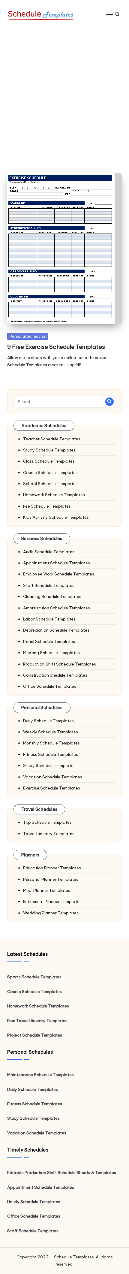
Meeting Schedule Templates (51, 652)
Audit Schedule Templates (48, 551)
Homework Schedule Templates (54, 494)
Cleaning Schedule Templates (52, 596)
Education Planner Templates (52, 868)
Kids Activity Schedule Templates (56, 517)
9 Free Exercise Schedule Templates (56, 346)
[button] (109, 401)
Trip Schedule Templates (47, 822)
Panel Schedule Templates (49, 641)
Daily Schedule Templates (48, 720)
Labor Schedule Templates (49, 619)
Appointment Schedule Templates (56, 563)
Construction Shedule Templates (55, 675)
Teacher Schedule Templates (51, 439)
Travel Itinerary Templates (48, 833)
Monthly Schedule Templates (51, 743)
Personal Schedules (28, 336)
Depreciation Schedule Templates (56, 630)
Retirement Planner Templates (52, 901)
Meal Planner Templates (46, 890)
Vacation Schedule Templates (52, 777)
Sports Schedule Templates (34, 977)
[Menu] (109, 14)
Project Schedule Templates (34, 1035)
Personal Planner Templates (50, 879)
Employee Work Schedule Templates (58, 574)
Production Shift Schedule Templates (59, 664)
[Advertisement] (64, 96)
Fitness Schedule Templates (50, 754)
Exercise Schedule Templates (51, 788)
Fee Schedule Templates (47, 506)
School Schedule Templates (50, 483)
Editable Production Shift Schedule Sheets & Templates (61, 1172)
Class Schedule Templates (49, 461)
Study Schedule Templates (49, 450)
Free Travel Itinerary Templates (37, 1020)
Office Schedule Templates (49, 686)
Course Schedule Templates (50, 472)
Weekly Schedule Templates (50, 732)
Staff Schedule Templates (48, 585)
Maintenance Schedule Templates (40, 1074)
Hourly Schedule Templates (33, 1201)
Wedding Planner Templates (51, 913)
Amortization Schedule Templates (56, 608)
